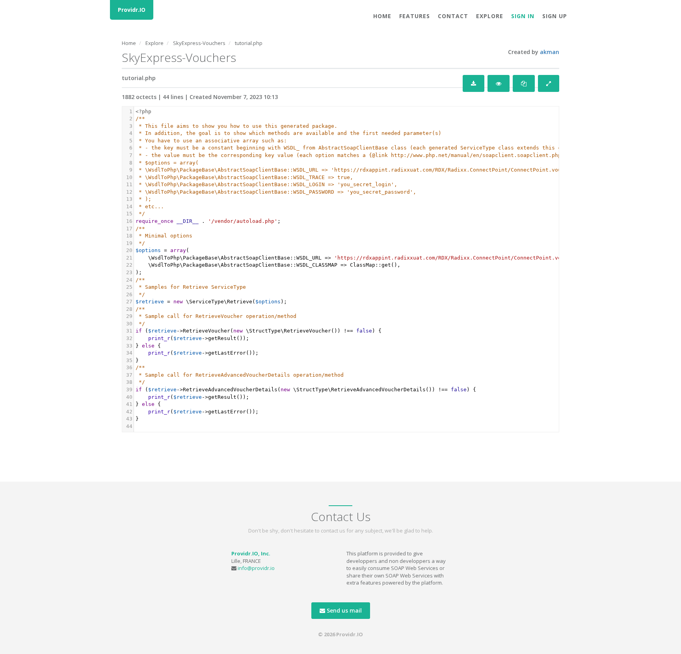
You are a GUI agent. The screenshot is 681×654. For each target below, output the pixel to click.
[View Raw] (498, 83)
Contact (453, 16)
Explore (489, 16)
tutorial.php (248, 43)
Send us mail (343, 610)
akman (549, 52)
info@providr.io (256, 568)
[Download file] (473, 83)
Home (382, 16)
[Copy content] (524, 83)
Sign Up (554, 16)
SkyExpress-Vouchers (199, 43)
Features (414, 16)
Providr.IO (131, 9)
